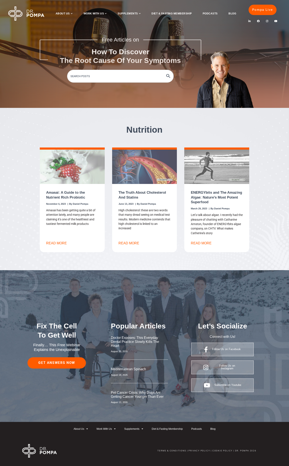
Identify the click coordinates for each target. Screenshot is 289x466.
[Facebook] (258, 21)
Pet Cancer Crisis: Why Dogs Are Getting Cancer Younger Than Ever (137, 394)
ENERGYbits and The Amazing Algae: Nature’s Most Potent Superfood (216, 197)
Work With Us (94, 13)
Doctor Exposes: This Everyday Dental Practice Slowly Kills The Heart (135, 342)
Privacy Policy (199, 450)
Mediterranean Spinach (128, 369)
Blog (232, 13)
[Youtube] (275, 21)
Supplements (128, 13)
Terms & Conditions (171, 450)
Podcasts (210, 13)
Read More (56, 243)
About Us (63, 13)
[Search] (168, 76)
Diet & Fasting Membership (171, 13)
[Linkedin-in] (249, 21)
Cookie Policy (222, 450)
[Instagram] (267, 21)
